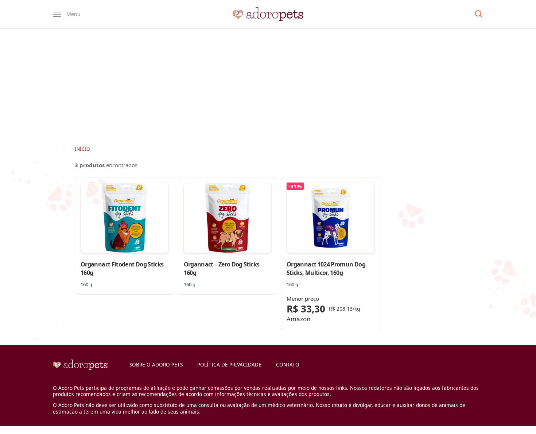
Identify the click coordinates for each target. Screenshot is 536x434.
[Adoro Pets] (268, 14)
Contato (287, 364)
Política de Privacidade (229, 364)
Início (82, 149)
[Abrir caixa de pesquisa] (478, 14)
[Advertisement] (268, 87)
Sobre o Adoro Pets (156, 364)
